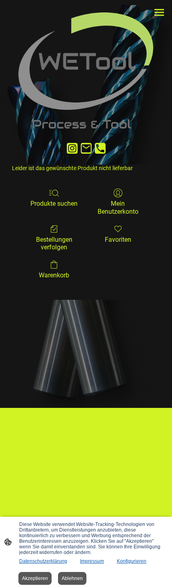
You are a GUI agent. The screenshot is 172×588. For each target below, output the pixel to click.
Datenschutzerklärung (43, 561)
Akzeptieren (35, 578)
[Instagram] (72, 148)
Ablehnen (72, 578)
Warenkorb (54, 275)
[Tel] (100, 148)
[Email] (86, 148)
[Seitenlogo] (85, 70)
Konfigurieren (131, 561)
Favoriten (118, 239)
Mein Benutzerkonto (118, 207)
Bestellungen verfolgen (54, 243)
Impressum (92, 561)
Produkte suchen (54, 203)
